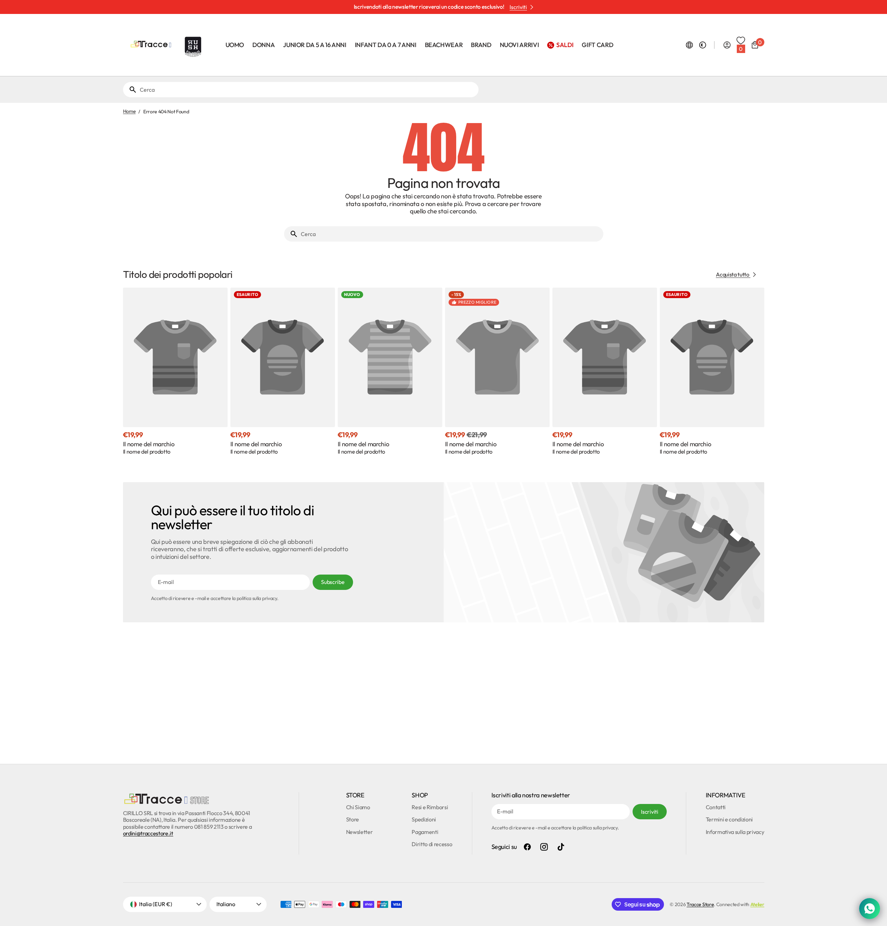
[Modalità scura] (702, 45)
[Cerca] (130, 89)
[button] (689, 45)
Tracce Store (700, 904)
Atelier (757, 904)
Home (129, 111)
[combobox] (308, 89)
